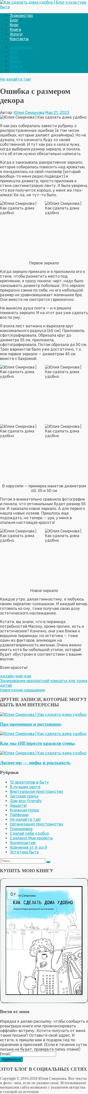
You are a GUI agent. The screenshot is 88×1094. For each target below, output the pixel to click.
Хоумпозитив (22, 842)
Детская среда (24, 796)
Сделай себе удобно (29, 833)
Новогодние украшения (22, 690)
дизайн (7, 676)
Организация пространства (36, 824)
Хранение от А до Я (28, 847)
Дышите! (18, 805)
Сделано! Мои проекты (31, 838)
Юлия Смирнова (29, 112)
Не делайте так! (15, 79)
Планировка (21, 828)
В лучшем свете (25, 787)
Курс (14, 25)
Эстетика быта (24, 852)
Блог (14, 20)
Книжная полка (24, 810)
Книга (15, 29)
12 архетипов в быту (29, 782)
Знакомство (21, 15)
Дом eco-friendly (26, 801)
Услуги (16, 34)
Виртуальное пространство (36, 791)
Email (5, 1054)
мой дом (23, 676)
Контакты (19, 39)
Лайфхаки (19, 814)
